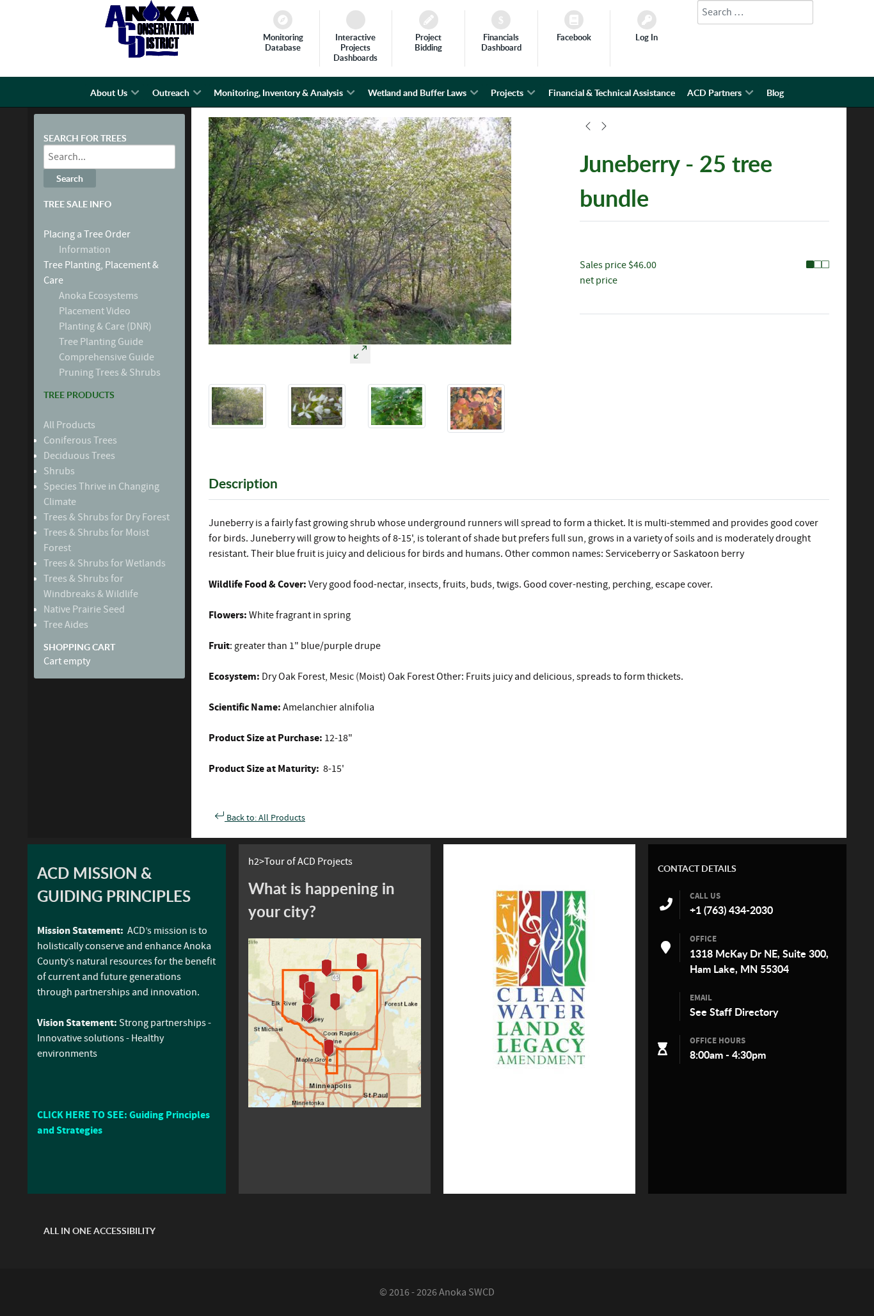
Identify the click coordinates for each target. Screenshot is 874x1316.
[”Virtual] (334, 1022)
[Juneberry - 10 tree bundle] (588, 128)
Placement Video (95, 311)
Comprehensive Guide (106, 357)
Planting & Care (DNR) (105, 326)
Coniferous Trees (80, 440)
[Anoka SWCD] (152, 54)
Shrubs (59, 471)
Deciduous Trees (79, 455)
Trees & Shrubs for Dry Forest (107, 517)
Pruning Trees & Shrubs (110, 372)
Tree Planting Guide (101, 342)
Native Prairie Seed (84, 609)
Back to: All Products (265, 818)
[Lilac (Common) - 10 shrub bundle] (604, 128)
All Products (69, 425)
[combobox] (755, 12)
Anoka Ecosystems (98, 295)
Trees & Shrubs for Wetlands (105, 563)
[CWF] (539, 977)
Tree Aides (66, 624)
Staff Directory (744, 1012)
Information (85, 249)
